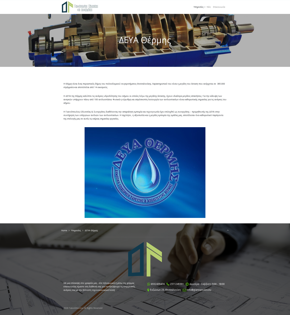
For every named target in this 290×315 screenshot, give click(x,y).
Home (64, 230)
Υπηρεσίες (76, 230)
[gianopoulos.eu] (79, 7)
